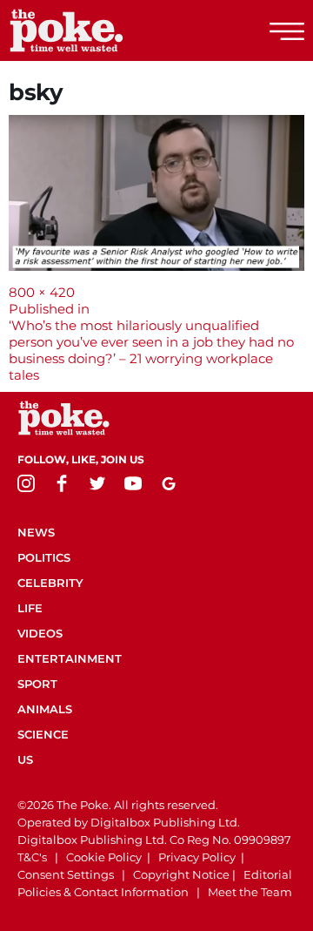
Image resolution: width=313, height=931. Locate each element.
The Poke (108, 30)
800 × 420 (42, 292)
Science (43, 734)
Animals (44, 709)
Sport (37, 684)
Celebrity (50, 583)
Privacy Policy (197, 857)
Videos (40, 633)
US (25, 759)
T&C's (32, 857)
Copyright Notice (181, 874)
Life (30, 608)
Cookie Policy (104, 857)
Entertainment (69, 658)
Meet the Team (250, 892)
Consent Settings (65, 874)
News (36, 532)
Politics (43, 557)
